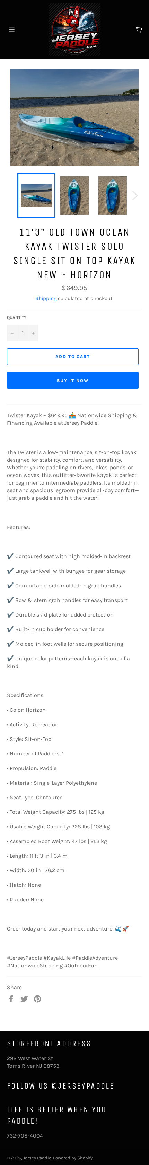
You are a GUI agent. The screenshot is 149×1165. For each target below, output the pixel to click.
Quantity (16, 317)
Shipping (45, 298)
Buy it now (73, 380)
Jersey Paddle (37, 1157)
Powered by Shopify (73, 1157)
